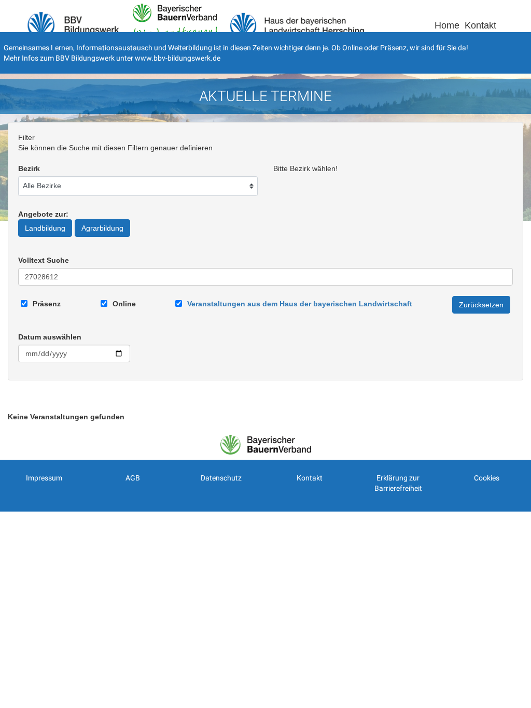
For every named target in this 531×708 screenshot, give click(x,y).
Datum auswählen (49, 337)
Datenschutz (221, 478)
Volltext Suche (43, 260)
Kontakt (480, 25)
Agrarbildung (102, 228)
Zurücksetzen (481, 305)
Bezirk (29, 168)
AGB (132, 478)
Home (447, 25)
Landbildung (45, 228)
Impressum (44, 478)
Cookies (486, 478)
